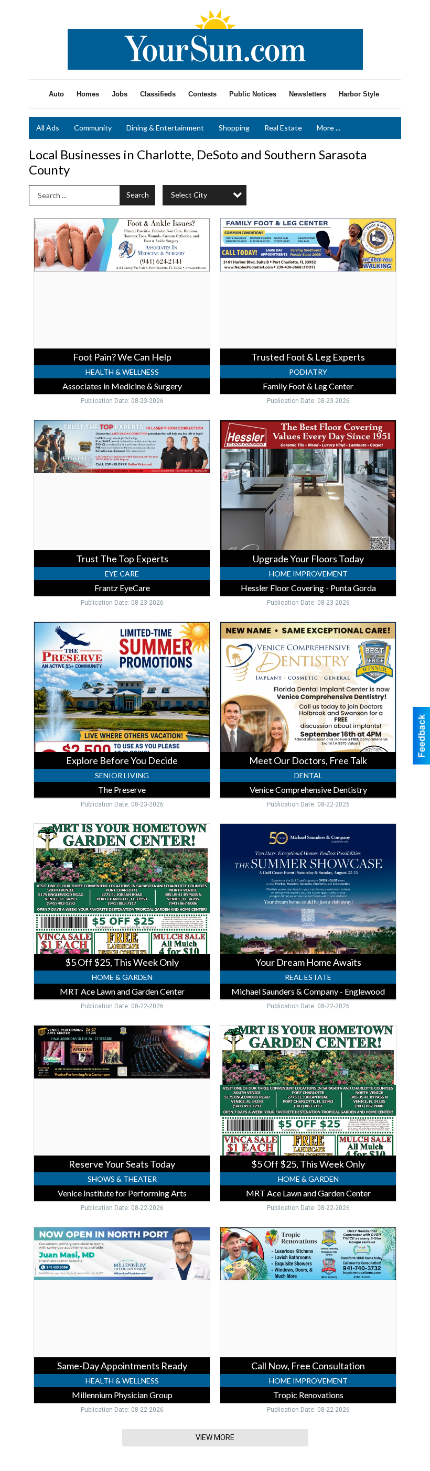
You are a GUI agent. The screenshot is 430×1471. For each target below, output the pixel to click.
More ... (328, 127)
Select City (189, 194)
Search (137, 194)
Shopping (234, 127)
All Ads (47, 127)
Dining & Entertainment (165, 127)
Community (93, 127)
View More (215, 1437)
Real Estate (283, 127)
